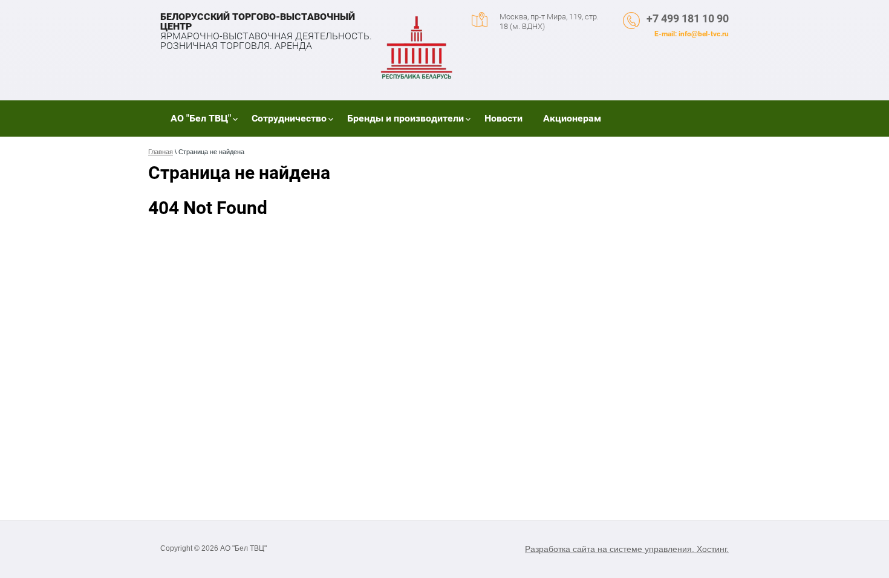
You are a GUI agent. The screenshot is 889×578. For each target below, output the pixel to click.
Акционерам (572, 118)
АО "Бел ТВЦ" (201, 118)
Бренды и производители (405, 118)
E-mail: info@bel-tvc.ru (691, 34)
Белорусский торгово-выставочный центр (257, 21)
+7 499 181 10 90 (687, 18)
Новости (503, 118)
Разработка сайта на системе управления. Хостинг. (627, 549)
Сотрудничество (289, 118)
